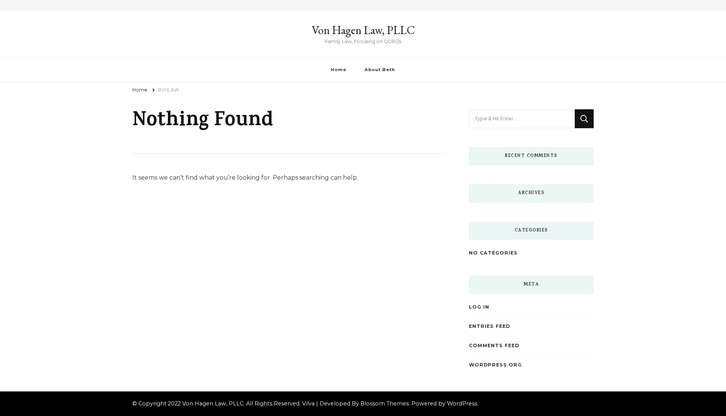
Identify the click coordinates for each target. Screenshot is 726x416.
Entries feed (489, 326)
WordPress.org (495, 365)
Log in (479, 307)
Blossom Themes (384, 403)
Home (338, 69)
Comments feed (494, 345)
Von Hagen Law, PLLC (363, 30)
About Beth (380, 69)
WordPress (462, 403)
